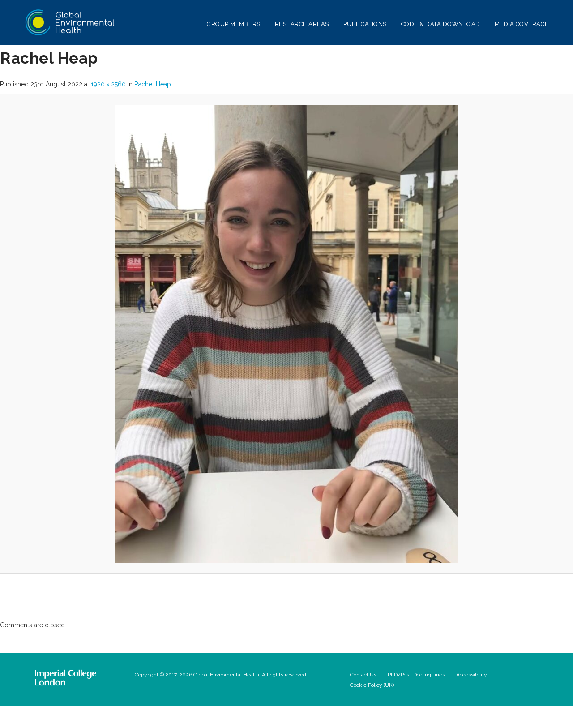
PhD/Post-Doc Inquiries (416, 675)
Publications (365, 24)
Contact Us (363, 675)
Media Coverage (522, 24)
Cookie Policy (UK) (372, 685)
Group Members (234, 24)
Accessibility (471, 675)
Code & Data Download (440, 24)
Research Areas (302, 24)
